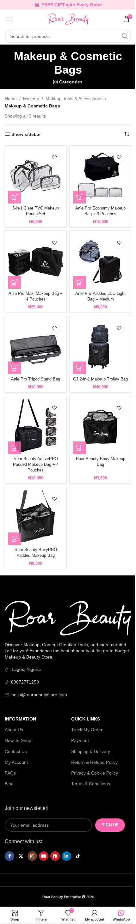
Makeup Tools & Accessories (74, 98)
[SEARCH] (124, 36)
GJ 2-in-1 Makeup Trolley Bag (100, 379)
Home (11, 98)
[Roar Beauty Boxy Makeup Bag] (100, 426)
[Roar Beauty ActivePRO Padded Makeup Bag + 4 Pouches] (35, 426)
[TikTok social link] (78, 856)
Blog (9, 783)
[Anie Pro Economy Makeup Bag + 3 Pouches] (100, 176)
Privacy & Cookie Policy (94, 772)
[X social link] (21, 856)
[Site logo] (67, 18)
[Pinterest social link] (55, 856)
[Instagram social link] (32, 856)
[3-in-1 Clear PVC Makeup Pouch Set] (35, 176)
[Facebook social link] (9, 856)
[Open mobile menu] (8, 19)
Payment (80, 740)
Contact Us (16, 751)
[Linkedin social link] (66, 856)
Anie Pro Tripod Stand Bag (35, 379)
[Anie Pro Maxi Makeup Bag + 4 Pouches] (35, 261)
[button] (14, 197)
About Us (14, 729)
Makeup (31, 98)
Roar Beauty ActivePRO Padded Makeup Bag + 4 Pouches (36, 464)
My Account (16, 762)
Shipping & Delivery (90, 751)
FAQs (10, 772)
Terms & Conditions (90, 783)
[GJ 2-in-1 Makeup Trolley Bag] (100, 346)
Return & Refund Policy (94, 762)
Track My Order (86, 729)
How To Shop (18, 740)
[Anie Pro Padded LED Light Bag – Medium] (100, 261)
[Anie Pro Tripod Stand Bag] (35, 346)
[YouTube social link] (43, 856)
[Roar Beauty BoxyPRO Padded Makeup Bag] (35, 517)
